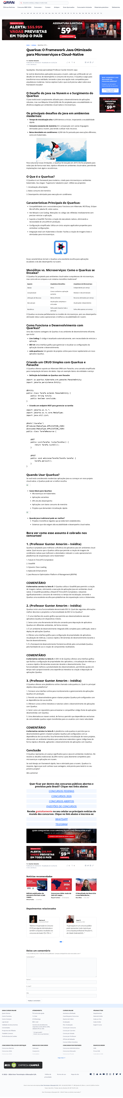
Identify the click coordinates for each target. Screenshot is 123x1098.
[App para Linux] (94, 1074)
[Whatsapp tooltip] (110, 1074)
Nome (28, 979)
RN (80, 13)
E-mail (28, 986)
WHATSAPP (61, 819)
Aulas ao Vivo (97, 1019)
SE (95, 13)
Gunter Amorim (34, 60)
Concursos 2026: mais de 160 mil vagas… (61, 894)
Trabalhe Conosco (7, 1033)
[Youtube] (104, 1074)
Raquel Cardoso (55, 897)
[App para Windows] (91, 1074)
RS (89, 13)
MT (59, 13)
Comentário (30, 957)
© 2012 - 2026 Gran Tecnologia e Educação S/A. (19, 1074)
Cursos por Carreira (69, 1030)
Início (28, 45)
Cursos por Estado (68, 1033)
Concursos (37, 7)
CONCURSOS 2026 (61, 796)
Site (27, 993)
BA (34, 13)
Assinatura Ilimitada (69, 1013)
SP (98, 13)
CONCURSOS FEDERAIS (61, 791)
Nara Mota (79, 897)
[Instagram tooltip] (107, 1074)
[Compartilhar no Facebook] (85, 62)
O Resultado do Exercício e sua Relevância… (86, 894)
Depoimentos (97, 1013)
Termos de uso (61, 1074)
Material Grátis (98, 1016)
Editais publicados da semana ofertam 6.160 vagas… (35, 895)
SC (92, 13)
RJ (77, 13)
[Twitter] (117, 1074)
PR (74, 13)
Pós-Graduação (68, 1025)
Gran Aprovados (68, 7)
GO (46, 13)
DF (40, 13)
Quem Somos (6, 1013)
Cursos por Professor (69, 1036)
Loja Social (5, 1022)
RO (83, 13)
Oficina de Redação (69, 1039)
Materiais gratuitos (101, 7)
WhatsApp (37, 1019)
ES (43, 13)
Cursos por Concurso (69, 1027)
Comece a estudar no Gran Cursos (61, 836)
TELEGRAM (61, 824)
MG (53, 13)
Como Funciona (7, 1016)
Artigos (56, 7)
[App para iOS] (97, 1074)
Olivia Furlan (30, 899)
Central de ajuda (39, 1013)
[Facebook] (113, 1074)
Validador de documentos (10, 1025)
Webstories (116, 7)
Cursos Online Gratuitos (70, 1042)
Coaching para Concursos (71, 1016)
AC (22, 13)
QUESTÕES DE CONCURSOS (61, 806)
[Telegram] (120, 1074)
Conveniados (6, 1027)
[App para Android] (100, 1074)
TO (101, 13)
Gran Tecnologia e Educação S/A (49, 1085)
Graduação (66, 1022)
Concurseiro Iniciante (84, 7)
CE (37, 13)
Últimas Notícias (9, 7)
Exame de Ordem (68, 1019)
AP (31, 13)
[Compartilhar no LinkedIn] (90, 62)
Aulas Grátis (97, 1022)
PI (71, 13)
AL (25, 13)
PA (62, 13)
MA (49, 13)
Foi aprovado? (41, 1033)
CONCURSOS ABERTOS (61, 801)
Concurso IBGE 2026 (24, 7)
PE (68, 13)
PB (65, 13)
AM (28, 13)
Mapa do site (75, 1074)
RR (86, 13)
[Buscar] (21, 3)
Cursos (47, 7)
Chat (35, 1016)
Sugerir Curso (97, 1025)
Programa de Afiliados (9, 1030)
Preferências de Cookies (9, 1036)
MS (56, 13)
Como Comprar (7, 1019)
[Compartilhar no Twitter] (88, 62)
